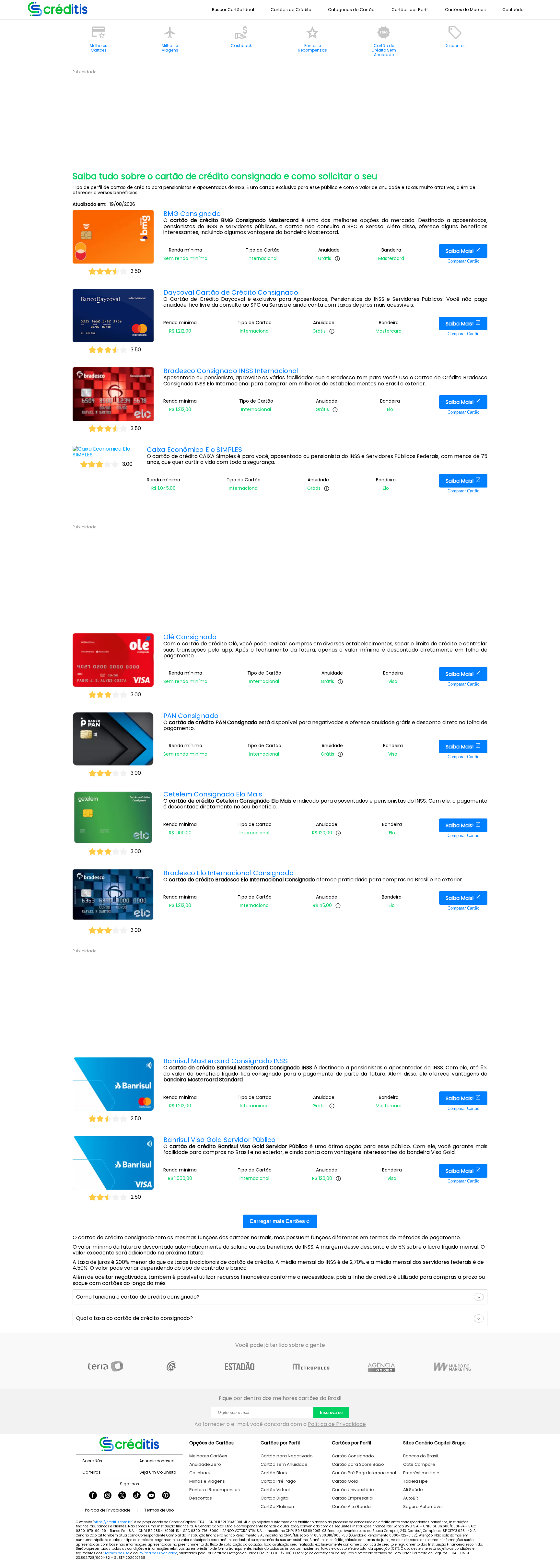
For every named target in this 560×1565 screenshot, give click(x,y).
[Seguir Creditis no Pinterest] (166, 1495)
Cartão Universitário (353, 1490)
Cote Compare (419, 1464)
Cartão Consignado (353, 1456)
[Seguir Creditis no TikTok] (137, 1495)
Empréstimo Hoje (421, 1473)
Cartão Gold (345, 1481)
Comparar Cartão (463, 261)
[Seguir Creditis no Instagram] (107, 1495)
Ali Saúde (413, 1490)
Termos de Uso (159, 1510)
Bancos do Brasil (420, 1456)
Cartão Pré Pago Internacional (364, 1473)
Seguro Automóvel (423, 1506)
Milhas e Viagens (207, 1481)
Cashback (200, 1473)
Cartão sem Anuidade (284, 1464)
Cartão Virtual (275, 1490)
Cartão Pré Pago (278, 1481)
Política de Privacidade (337, 1424)
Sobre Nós (92, 1461)
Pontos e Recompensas (214, 1490)
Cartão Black (274, 1473)
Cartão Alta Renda (351, 1506)
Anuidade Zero (205, 1464)
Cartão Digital (275, 1498)
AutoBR (410, 1498)
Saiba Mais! (460, 251)
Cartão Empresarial (352, 1498)
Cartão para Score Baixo (358, 1464)
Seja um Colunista (157, 1472)
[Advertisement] (267, 120)
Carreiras (91, 1472)
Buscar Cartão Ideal (233, 9)
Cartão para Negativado (287, 1456)
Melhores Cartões (208, 1456)
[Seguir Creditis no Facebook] (93, 1495)
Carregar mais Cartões (277, 1221)
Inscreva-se (331, 1412)
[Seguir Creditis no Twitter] (122, 1495)
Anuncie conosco (156, 1461)
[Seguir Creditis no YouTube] (151, 1495)
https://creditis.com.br (113, 1522)
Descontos (200, 1498)
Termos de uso (117, 1553)
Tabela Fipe (415, 1481)
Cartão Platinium (278, 1506)
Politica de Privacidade (107, 1510)
